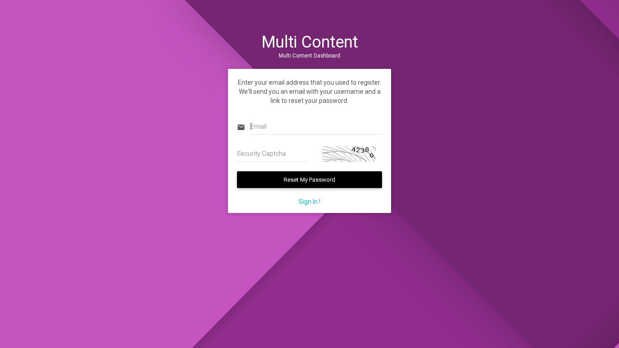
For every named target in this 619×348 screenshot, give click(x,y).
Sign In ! (309, 201)
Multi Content (309, 42)
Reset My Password (309, 179)
